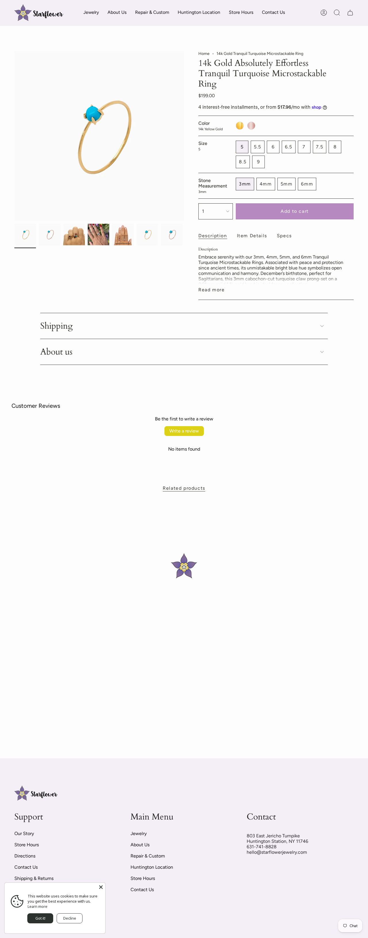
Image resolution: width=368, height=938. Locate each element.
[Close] (101, 887)
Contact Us (26, 867)
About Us (140, 844)
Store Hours (26, 844)
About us (56, 352)
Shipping (56, 326)
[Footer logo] (35, 793)
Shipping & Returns (33, 878)
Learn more (37, 906)
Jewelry (139, 833)
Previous (14, 136)
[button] (91, 12)
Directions (24, 856)
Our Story (24, 833)
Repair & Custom (148, 856)
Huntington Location (152, 867)
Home (204, 53)
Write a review (184, 431)
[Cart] (350, 13)
